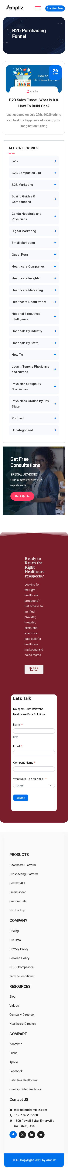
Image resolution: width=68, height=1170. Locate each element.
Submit (20, 797)
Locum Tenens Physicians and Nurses (30, 369)
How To (17, 354)
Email (17, 746)
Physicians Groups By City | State (31, 403)
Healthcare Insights (26, 278)
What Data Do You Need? (30, 779)
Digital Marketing (24, 231)
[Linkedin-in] (31, 1134)
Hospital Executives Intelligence (26, 316)
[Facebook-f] (13, 1134)
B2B (15, 161)
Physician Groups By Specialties (26, 386)
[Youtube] (41, 1134)
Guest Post (20, 254)
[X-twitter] (22, 1134)
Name (18, 724)
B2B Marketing (22, 185)
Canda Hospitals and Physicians (26, 216)
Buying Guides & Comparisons (23, 199)
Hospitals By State (25, 343)
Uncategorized (22, 430)
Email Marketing (23, 243)
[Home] (15, 7)
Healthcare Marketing (27, 290)
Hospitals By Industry (27, 331)
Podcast (18, 418)
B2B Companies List (26, 173)
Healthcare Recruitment (29, 302)
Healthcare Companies (28, 266)
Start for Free (55, 8)
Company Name (24, 762)
